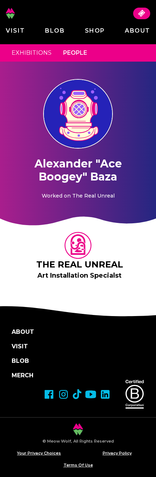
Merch (22, 375)
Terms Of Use (78, 465)
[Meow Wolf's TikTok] (77, 394)
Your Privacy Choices (39, 453)
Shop (95, 30)
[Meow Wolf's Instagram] (63, 394)
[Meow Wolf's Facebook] (49, 394)
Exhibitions (32, 52)
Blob (55, 30)
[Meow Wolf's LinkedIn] (105, 394)
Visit (15, 30)
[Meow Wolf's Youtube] (91, 394)
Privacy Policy (117, 453)
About (137, 30)
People (75, 52)
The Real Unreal (79, 264)
